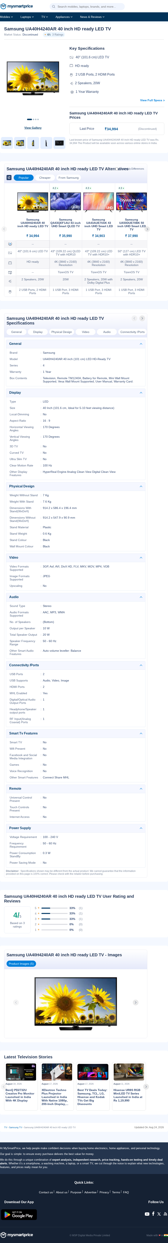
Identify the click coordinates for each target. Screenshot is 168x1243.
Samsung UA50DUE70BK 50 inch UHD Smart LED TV (131, 224)
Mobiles (5, 16)
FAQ (126, 1192)
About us (61, 1192)
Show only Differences (131, 168)
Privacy (104, 1192)
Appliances (63, 16)
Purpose (75, 1192)
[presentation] (135, 318)
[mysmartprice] (16, 6)
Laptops (25, 16)
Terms (116, 1192)
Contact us (46, 1192)
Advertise (90, 1192)
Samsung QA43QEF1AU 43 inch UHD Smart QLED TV (65, 223)
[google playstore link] (19, 1219)
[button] (53, 6)
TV (43, 16)
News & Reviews (91, 16)
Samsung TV (15, 1127)
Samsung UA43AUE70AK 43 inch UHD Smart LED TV (98, 224)
